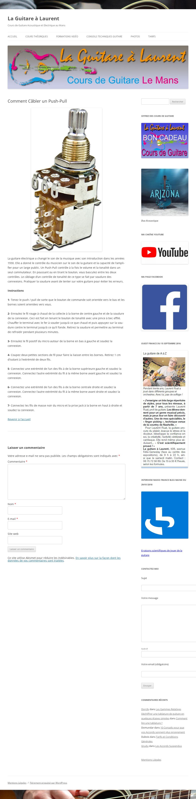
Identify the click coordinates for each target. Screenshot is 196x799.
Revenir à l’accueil (19, 419)
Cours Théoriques (36, 36)
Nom (12, 504)
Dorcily (145, 709)
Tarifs (152, 36)
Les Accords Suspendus (168, 746)
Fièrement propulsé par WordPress (48, 782)
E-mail (13, 519)
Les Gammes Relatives (168, 709)
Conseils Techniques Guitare (104, 36)
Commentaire (17, 461)
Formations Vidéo (67, 36)
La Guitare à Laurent (33, 18)
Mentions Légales (151, 759)
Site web (13, 534)
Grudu (145, 746)
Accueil (12, 36)
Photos (135, 36)
